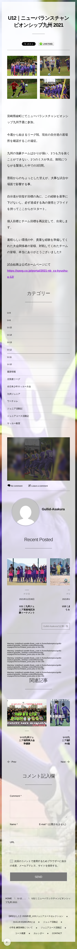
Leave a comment (39, 486)
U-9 (9, 313)
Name (13, 824)
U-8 (9, 320)
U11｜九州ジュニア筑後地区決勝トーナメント (27, 609)
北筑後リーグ (13, 379)
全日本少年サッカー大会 (19, 386)
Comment (15, 796)
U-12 (9, 349)
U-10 (9, 364)
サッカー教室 (13, 423)
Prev (13, 761)
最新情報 (11, 371)
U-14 (9, 335)
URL (12, 842)
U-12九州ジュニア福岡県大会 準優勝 (27, 740)
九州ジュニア (13, 394)
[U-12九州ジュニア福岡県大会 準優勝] (27, 712)
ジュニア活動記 (14, 408)
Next (63, 761)
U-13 (9, 342)
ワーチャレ (12, 401)
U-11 (9, 357)
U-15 (9, 327)
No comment (16, 486)
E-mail (42, 824)
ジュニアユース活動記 (18, 416)
